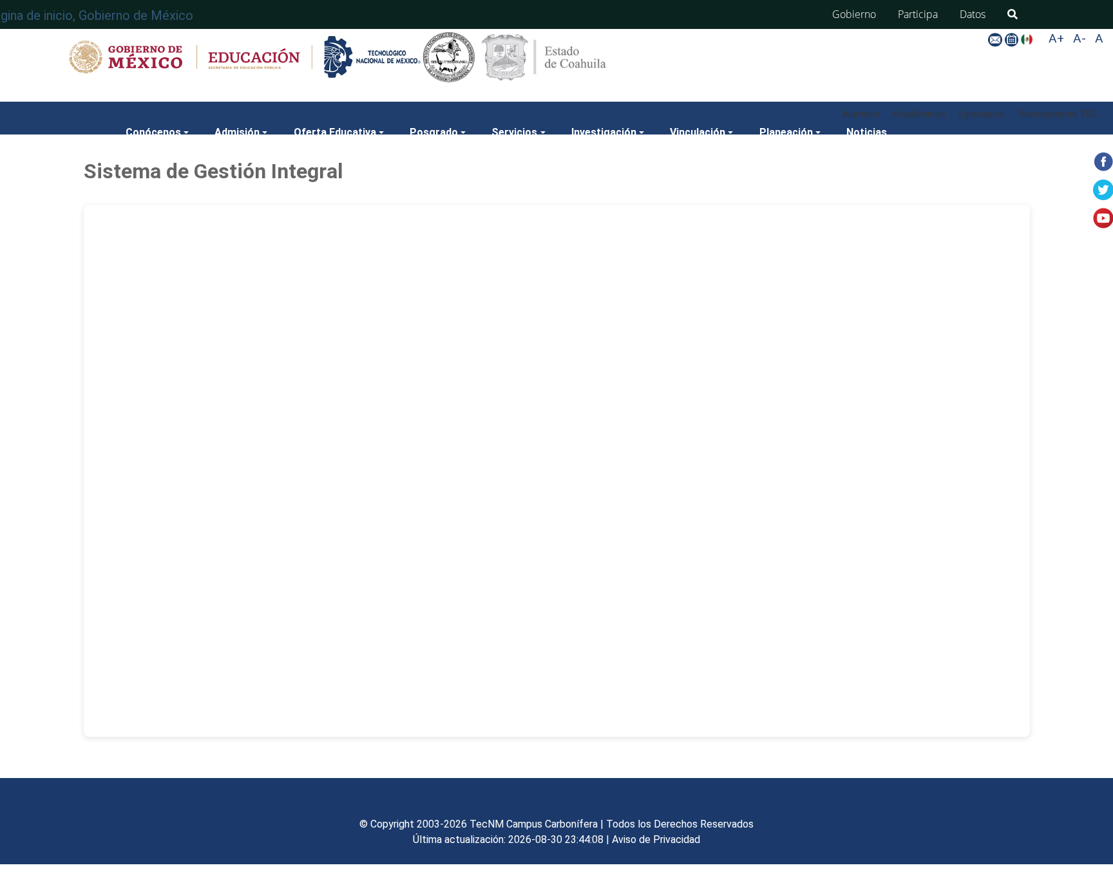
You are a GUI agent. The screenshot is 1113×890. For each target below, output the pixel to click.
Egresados (981, 114)
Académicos (919, 114)
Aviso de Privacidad (656, 839)
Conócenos (153, 132)
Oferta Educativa (335, 132)
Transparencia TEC (1056, 114)
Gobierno (854, 14)
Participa (918, 14)
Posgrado (434, 132)
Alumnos (861, 114)
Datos (972, 14)
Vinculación (697, 132)
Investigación (603, 132)
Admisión (237, 132)
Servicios (514, 132)
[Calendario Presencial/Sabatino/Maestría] (1013, 39)
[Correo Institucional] (996, 39)
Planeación (786, 132)
